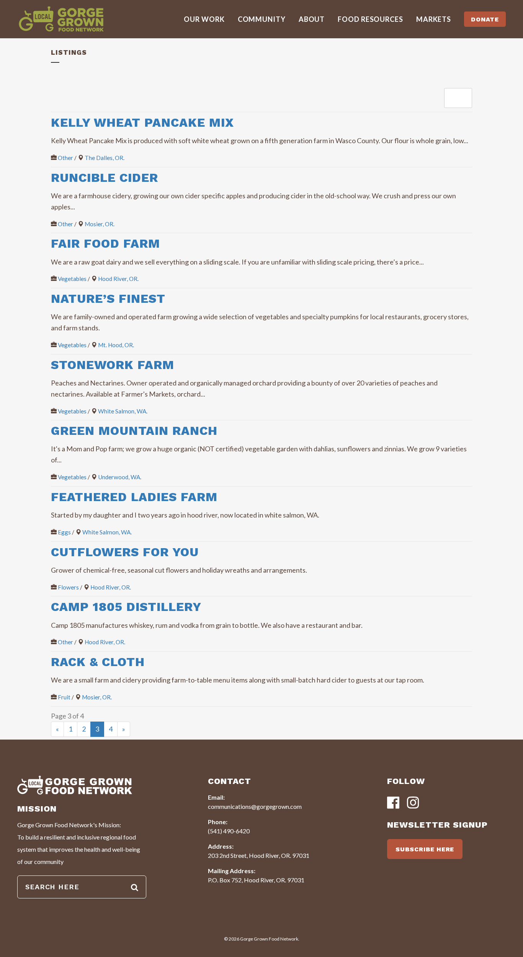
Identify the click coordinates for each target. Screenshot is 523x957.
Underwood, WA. (119, 477)
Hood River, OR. (118, 278)
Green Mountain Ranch (134, 430)
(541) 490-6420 (229, 831)
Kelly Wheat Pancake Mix (142, 122)
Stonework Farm (112, 365)
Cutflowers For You (125, 552)
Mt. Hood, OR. (116, 344)
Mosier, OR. (99, 223)
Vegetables (72, 278)
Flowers (68, 587)
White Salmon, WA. (122, 411)
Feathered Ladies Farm (134, 497)
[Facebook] (393, 803)
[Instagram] (413, 803)
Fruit (64, 697)
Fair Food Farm (105, 243)
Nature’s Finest (108, 298)
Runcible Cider (104, 177)
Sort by (456, 98)
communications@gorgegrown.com (255, 806)
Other (65, 157)
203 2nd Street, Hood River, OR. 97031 (258, 855)
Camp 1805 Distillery (126, 606)
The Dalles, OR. (104, 157)
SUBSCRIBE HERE (425, 849)
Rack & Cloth (98, 662)
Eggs (64, 532)
